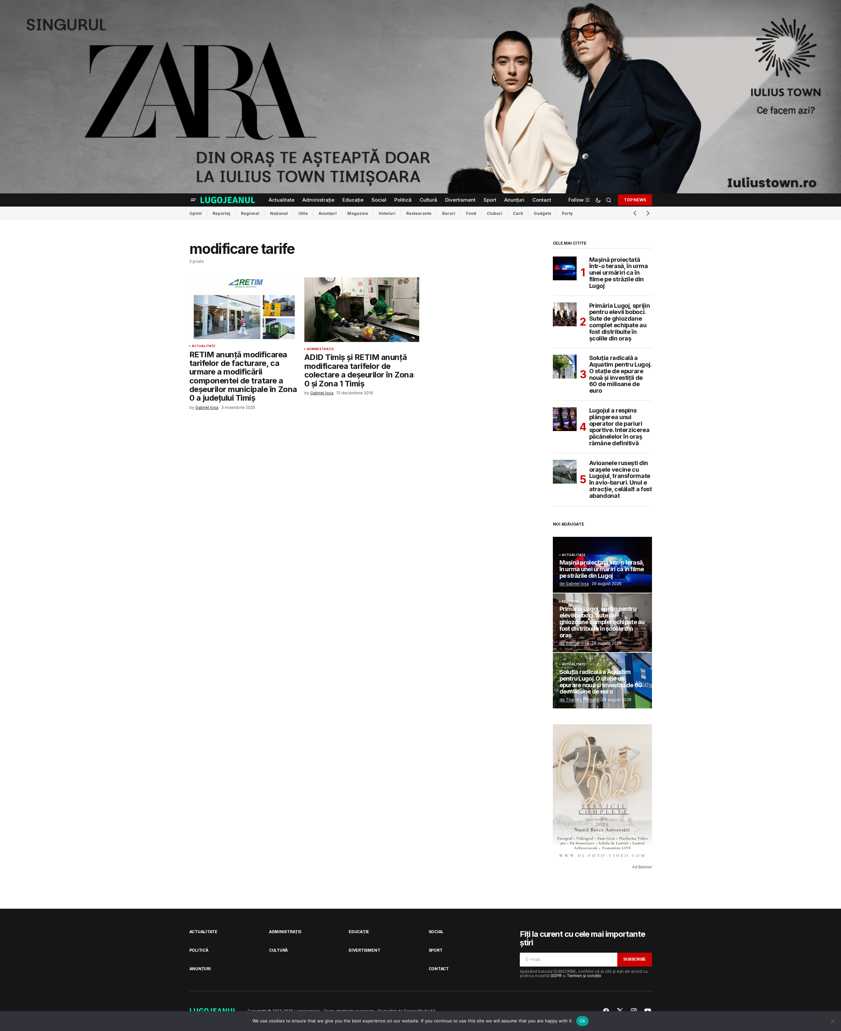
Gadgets (542, 213)
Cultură (278, 950)
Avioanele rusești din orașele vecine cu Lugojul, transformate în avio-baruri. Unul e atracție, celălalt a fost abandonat (620, 479)
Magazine (357, 213)
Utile (303, 213)
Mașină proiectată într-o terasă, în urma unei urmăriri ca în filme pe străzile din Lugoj (618, 273)
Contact (439, 968)
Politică (199, 950)
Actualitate (204, 346)
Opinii (195, 213)
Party (567, 213)
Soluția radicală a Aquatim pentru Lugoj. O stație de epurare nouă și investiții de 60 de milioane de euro (620, 374)
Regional (250, 213)
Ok (583, 1020)
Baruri (448, 213)
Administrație (320, 349)
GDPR (556, 975)
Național (279, 213)
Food (471, 213)
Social (436, 931)
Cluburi (494, 213)
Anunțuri (328, 213)
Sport (435, 950)
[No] (832, 1021)
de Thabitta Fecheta (579, 699)
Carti (518, 213)
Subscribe (634, 959)
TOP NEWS (635, 199)
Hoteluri (387, 213)
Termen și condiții (584, 975)
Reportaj (221, 213)
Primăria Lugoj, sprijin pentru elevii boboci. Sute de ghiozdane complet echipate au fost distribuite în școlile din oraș (619, 322)
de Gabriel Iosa (574, 583)
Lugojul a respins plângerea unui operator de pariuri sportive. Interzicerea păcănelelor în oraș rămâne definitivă (619, 427)
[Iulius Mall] (420, 96)
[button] (193, 200)
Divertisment (364, 950)
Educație (570, 601)
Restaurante (419, 213)
